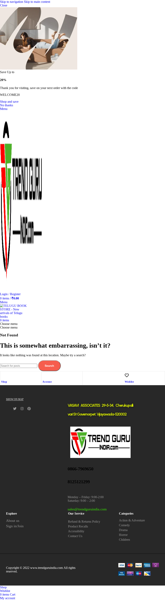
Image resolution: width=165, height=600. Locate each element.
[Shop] (3, 375)
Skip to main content (37, 1)
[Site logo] (21, 290)
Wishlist (129, 381)
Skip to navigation (12, 1)
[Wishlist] (127, 375)
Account (47, 381)
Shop (4, 381)
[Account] (44, 375)
